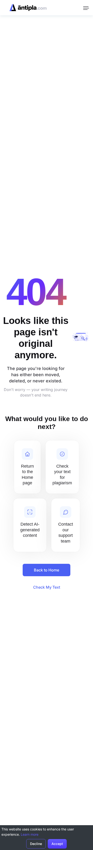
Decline (36, 844)
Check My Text (46, 587)
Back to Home (46, 570)
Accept (57, 844)
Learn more (29, 834)
